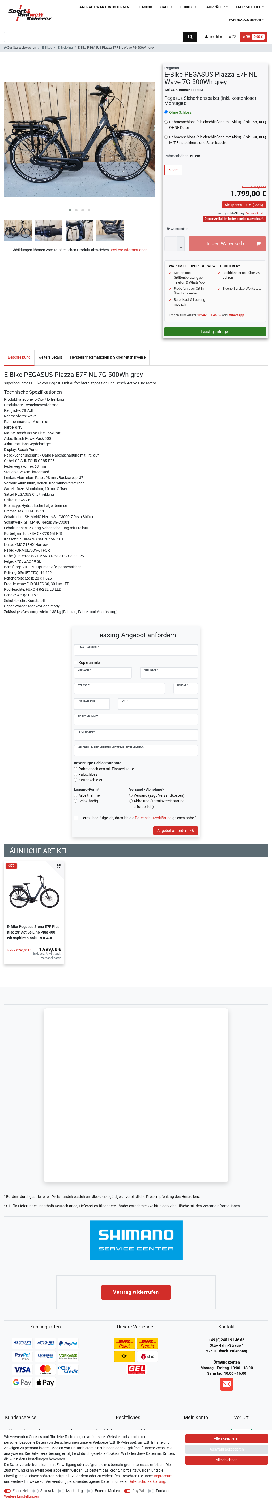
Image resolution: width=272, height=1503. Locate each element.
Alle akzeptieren (227, 1438)
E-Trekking (65, 48)
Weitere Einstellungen (21, 1496)
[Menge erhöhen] (181, 240)
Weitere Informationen (129, 250)
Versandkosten (255, 213)
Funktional (164, 1491)
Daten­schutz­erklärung (147, 1481)
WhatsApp (236, 315)
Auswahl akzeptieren (227, 1449)
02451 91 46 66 (209, 315)
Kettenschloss (90, 780)
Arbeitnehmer (90, 795)
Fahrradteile (248, 7)
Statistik (47, 1491)
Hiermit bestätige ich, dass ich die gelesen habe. (138, 817)
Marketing (74, 1491)
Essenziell (20, 1491)
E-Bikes (187, 7)
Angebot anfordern (173, 830)
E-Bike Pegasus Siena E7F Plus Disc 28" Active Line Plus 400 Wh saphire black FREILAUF (33, 932)
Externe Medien (107, 1491)
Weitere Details (50, 357)
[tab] (19, 358)
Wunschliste (179, 229)
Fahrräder (215, 7)
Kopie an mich (90, 662)
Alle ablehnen (226, 1460)
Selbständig (88, 801)
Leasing (145, 7)
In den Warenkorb (225, 243)
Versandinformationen (221, 1206)
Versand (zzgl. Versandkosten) (159, 795)
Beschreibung (19, 357)
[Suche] (190, 37)
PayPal (138, 1491)
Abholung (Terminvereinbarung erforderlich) (159, 804)
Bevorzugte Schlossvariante (97, 763)
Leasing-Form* (86, 789)
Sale (164, 7)
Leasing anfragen (215, 332)
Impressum (163, 1476)
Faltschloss (88, 774)
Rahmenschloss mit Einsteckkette (106, 769)
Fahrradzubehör (245, 20)
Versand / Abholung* (146, 789)
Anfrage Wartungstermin (104, 7)
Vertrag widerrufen (136, 1292)
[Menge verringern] (181, 247)
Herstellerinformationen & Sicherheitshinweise (108, 357)
